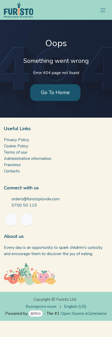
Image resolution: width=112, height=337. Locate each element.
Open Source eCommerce (84, 313)
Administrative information (27, 158)
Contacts (12, 171)
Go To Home (55, 92)
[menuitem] (41, 306)
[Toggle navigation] (103, 9)
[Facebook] (11, 219)
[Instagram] (26, 219)
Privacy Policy (16, 140)
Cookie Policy (16, 146)
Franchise (12, 165)
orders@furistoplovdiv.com (35, 199)
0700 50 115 (24, 205)
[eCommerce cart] (90, 10)
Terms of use (15, 152)
